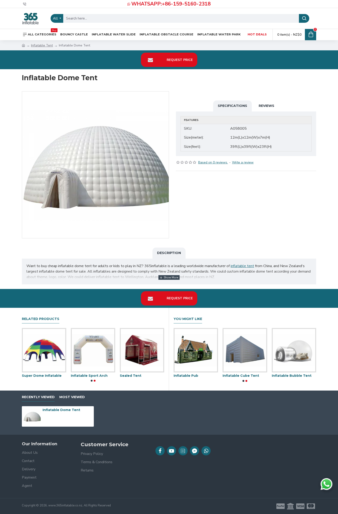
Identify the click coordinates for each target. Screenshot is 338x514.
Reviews (266, 106)
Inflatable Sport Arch (104, 376)
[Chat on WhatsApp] (326, 484)
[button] (91, 381)
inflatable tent (242, 265)
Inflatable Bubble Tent (292, 376)
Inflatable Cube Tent (241, 376)
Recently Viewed (38, 397)
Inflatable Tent (42, 45)
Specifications (232, 106)
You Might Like (188, 319)
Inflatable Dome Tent (61, 410)
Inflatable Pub (186, 376)
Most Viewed (72, 397)
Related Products (40, 319)
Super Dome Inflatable (57, 376)
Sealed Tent (145, 376)
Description (169, 253)
